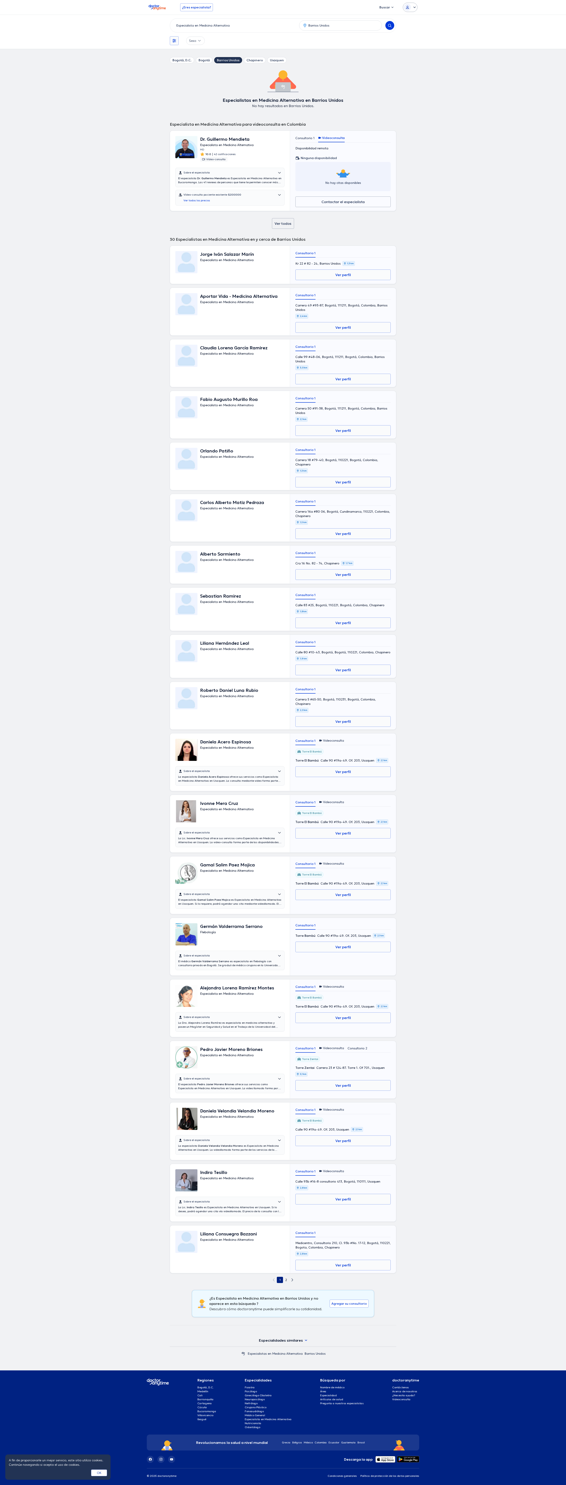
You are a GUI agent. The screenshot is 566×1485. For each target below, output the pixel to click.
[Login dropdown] (410, 7)
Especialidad (328, 1395)
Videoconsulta (401, 1399)
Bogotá (204, 60)
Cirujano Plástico (255, 1407)
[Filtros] (174, 40)
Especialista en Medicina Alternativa (268, 1419)
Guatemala (348, 1442)
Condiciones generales (342, 1475)
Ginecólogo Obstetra (258, 1395)
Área (323, 1391)
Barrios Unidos (228, 60)
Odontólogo (252, 1427)
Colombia (321, 1442)
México (308, 1442)
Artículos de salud (331, 1399)
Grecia (286, 1442)
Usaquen (277, 60)
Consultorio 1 (305, 138)
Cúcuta (202, 1407)
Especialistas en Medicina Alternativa (275, 1354)
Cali (200, 1395)
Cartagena (204, 1403)
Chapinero (255, 60)
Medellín (202, 1391)
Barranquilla (205, 1399)
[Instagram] (160, 1459)
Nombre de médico (332, 1387)
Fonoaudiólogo (254, 1411)
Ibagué (201, 1419)
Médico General (255, 1415)
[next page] (292, 1280)
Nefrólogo (251, 1403)
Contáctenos (400, 1387)
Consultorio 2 (357, 1048)
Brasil (361, 1442)
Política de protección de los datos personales (389, 1475)
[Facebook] (150, 1459)
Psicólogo (251, 1391)
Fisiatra (250, 1387)
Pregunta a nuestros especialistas (342, 1403)
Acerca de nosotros (404, 1391)
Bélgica (297, 1442)
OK (99, 1473)
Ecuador (334, 1442)
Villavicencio (205, 1415)
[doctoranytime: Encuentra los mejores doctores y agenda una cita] (243, 1353)
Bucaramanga (206, 1411)
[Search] (389, 25)
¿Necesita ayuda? (403, 1395)
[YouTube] (171, 1459)
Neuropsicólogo (255, 1399)
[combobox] (234, 25)
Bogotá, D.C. (181, 60)
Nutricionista (253, 1423)
